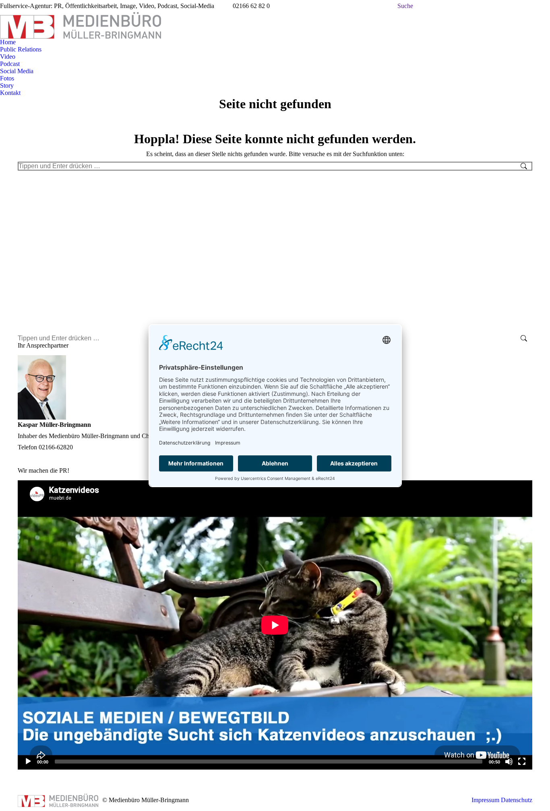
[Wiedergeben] (28, 761)
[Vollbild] (522, 761)
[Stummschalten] (509, 761)
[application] (275, 625)
